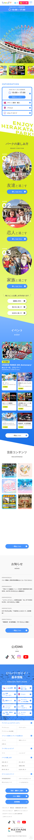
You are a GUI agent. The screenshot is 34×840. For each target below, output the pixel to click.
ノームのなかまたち (23, 782)
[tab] (10, 64)
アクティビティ (22, 727)
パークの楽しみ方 (7, 757)
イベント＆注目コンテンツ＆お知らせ (12, 735)
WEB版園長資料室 (6, 778)
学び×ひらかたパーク (7, 782)
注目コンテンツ (22, 740)
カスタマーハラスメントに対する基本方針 (12, 813)
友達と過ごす (5, 762)
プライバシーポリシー (7, 810)
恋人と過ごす (22, 762)
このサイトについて (7, 816)
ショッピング (22, 753)
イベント (4, 740)
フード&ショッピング (8, 748)
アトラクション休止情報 (7, 731)
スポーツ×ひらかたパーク (25, 778)
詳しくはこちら (17, 192)
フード (3, 753)
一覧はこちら (17, 435)
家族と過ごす (5, 765)
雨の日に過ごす (17, 307)
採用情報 (17, 802)
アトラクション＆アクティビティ (11, 723)
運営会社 (12, 807)
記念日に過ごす (17, 313)
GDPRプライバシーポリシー (21, 810)
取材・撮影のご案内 (17, 791)
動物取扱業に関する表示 (21, 807)
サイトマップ (5, 807)
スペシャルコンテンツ (8, 774)
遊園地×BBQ (17, 301)
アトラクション (5, 727)
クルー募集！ (17, 796)
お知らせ (4, 744)
